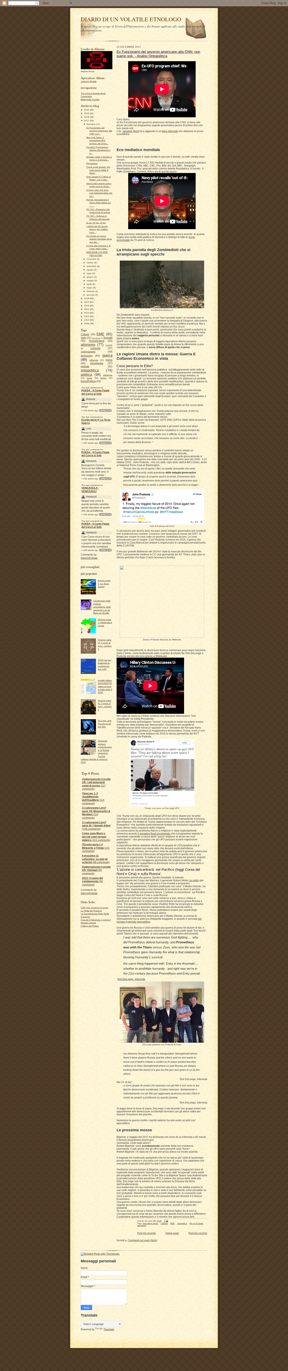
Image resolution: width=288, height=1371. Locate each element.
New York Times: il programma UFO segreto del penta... (97, 140)
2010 (87, 320)
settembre (92, 266)
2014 (87, 305)
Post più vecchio (197, 1233)
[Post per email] (165, 1221)
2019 (87, 113)
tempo (103, 378)
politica (86, 374)
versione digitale (89, 81)
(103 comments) (96, 836)
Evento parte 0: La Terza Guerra (95, 421)
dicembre (91, 124)
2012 (87, 313)
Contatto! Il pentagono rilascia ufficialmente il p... (98, 150)
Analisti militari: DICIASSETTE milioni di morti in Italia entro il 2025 (105, 686)
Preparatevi (91, 163)
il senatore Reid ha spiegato (154, 833)
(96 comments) (96, 870)
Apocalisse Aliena (150, 1223)
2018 (87, 117)
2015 (87, 302)
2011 (87, 316)
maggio (90, 280)
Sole (83, 337)
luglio (89, 273)
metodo (85, 366)
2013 (87, 309)
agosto (90, 270)
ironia (109, 359)
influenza (93, 360)
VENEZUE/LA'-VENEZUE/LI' (90, 490)
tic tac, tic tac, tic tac (96, 223)
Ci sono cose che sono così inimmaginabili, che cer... (99, 193)
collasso (164, 1223)
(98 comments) (96, 859)
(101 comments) (96, 848)
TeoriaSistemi (96, 340)
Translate (109, 1329)
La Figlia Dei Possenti (91, 911)
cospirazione (88, 351)
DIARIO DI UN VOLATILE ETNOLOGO (131, 19)
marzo (90, 288)
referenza (107, 375)
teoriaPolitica (88, 381)
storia (89, 378)
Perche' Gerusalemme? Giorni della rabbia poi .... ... (98, 203)
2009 (87, 323)
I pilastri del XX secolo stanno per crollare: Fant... (97, 229)
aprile (90, 284)
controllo (95, 348)
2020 (87, 110)
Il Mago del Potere (90, 926)
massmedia (96, 363)
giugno (90, 277)
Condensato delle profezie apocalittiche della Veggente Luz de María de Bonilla (102, 607)
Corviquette (86, 96)
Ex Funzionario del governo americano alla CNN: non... (99, 131)
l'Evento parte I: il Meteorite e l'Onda (105, 622)
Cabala (85, 334)
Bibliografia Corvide (90, 99)
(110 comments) (96, 812)
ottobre (90, 262)
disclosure (87, 355)
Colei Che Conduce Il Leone (94, 907)
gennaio (91, 295)
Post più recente (146, 1233)
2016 (87, 298)
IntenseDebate (89, 558)
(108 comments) (96, 825)
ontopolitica (90, 370)
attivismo (88, 344)
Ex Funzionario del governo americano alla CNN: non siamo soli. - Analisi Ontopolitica (158, 54)
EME (100, 334)
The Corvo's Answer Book (93, 93)
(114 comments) (93, 798)
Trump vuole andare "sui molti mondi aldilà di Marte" (98, 170)
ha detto (194, 880)
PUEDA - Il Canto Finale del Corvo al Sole (95, 392)
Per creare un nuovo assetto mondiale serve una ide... (99, 239)
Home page (172, 1233)
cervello (109, 345)
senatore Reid (130, 131)
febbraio (91, 291)
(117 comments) (96, 784)
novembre (92, 259)
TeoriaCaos (96, 338)
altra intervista (170, 131)
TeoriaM (107, 337)
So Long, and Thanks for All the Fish (104, 723)
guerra (107, 355)
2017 (87, 120)
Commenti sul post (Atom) (142, 1240)
